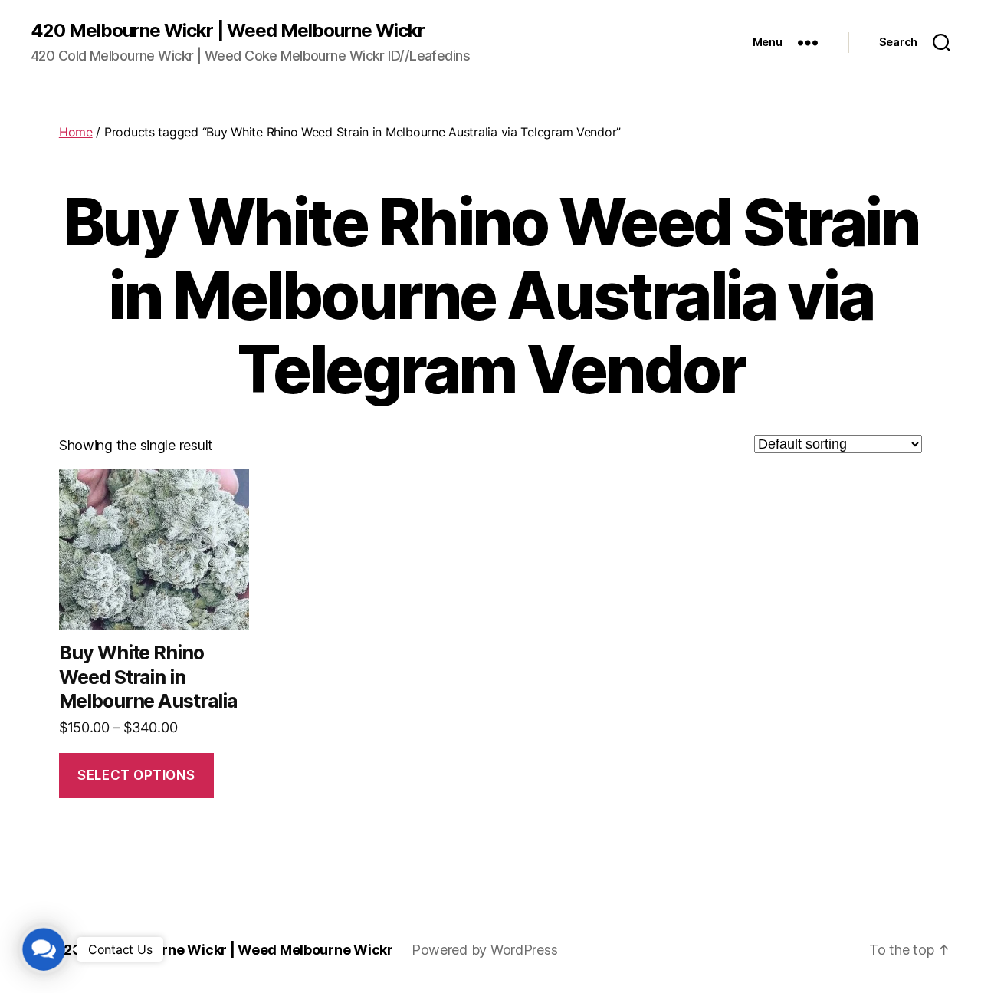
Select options (136, 775)
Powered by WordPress (485, 950)
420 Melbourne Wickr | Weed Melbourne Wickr (228, 30)
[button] (44, 949)
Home (76, 132)
